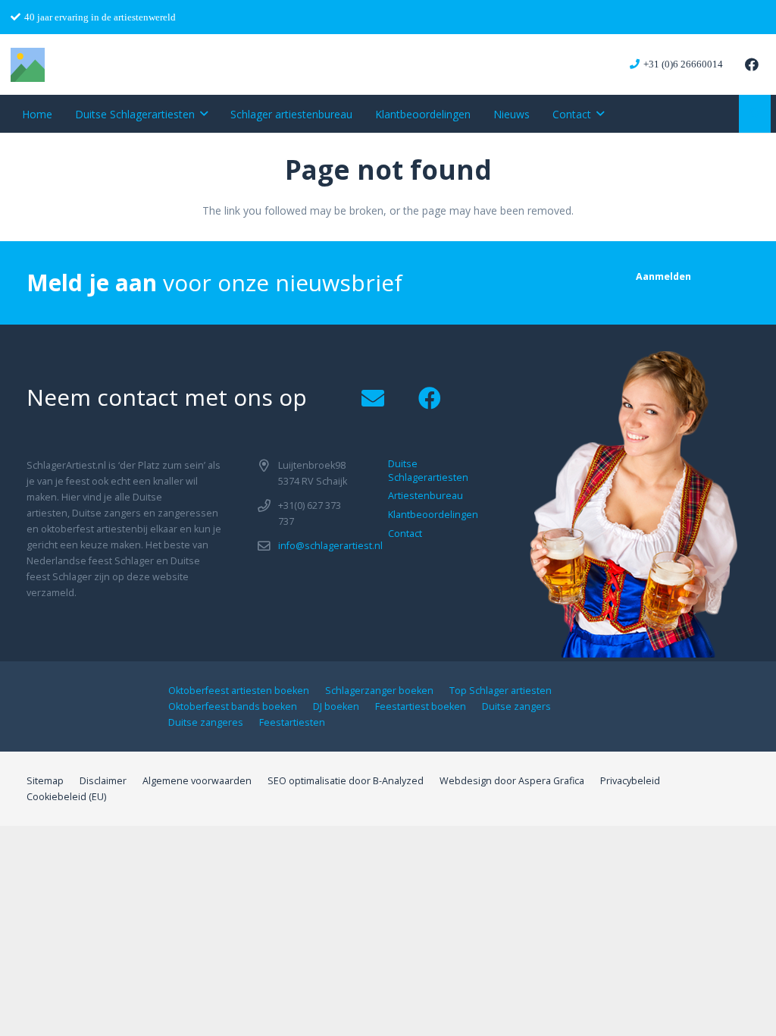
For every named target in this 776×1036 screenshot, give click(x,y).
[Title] (28, 65)
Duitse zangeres (205, 722)
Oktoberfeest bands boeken (232, 706)
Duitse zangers (516, 706)
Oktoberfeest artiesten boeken (238, 690)
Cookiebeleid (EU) (66, 796)
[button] (204, 114)
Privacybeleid (630, 780)
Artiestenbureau (425, 495)
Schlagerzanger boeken (379, 690)
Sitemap (45, 780)
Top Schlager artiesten (500, 690)
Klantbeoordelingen (433, 514)
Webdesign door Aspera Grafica (512, 780)
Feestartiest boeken (420, 706)
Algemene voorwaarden (197, 780)
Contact (405, 533)
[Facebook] (751, 64)
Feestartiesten (292, 722)
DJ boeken (336, 706)
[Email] (372, 398)
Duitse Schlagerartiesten (428, 470)
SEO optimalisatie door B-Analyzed (346, 780)
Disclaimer (103, 780)
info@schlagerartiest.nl (330, 545)
